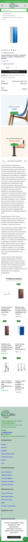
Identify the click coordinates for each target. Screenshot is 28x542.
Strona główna (7, 13)
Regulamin (4, 450)
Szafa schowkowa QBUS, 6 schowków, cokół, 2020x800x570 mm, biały (6, 384)
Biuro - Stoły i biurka (6, 499)
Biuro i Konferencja (6, 472)
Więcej (14, 112)
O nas (2, 463)
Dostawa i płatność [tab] (14, 161)
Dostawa (3, 444)
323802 (24, 89)
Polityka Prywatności (7, 457)
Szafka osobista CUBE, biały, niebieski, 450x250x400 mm (20, 346)
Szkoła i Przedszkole (7, 493)
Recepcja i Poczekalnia (7, 481)
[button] (1, 1)
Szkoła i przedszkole (8, 15)
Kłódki (3, 503)
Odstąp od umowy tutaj (7, 454)
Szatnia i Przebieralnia (7, 484)
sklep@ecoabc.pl (7, 432)
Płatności (3, 447)
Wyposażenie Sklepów (7, 496)
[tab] (3, 161)
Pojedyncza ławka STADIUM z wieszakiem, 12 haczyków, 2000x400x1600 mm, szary (20, 385)
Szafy (4, 19)
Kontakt (3, 460)
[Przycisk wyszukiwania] (25, 10)
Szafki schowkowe (14, 75)
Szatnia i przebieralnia (8, 77)
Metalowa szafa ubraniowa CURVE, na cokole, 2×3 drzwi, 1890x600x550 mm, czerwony (7, 347)
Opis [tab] (3, 161)
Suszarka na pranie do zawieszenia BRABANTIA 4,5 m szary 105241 (6, 310)
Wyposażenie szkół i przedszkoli (12, 17)
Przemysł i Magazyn (6, 478)
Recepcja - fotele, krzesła (8, 506)
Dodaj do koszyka (15, 71)
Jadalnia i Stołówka (6, 475)
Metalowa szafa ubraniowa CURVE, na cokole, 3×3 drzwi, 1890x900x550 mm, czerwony (21, 311)
